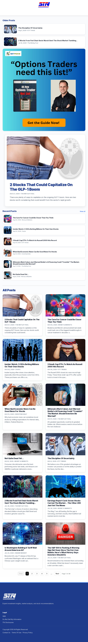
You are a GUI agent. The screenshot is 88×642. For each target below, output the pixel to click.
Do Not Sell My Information (12, 619)
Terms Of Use (16, 632)
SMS (4, 616)
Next (57, 573)
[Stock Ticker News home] (44, 5)
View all (82, 211)
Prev (21, 573)
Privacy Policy (28, 632)
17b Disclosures (8, 622)
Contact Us (6, 632)
